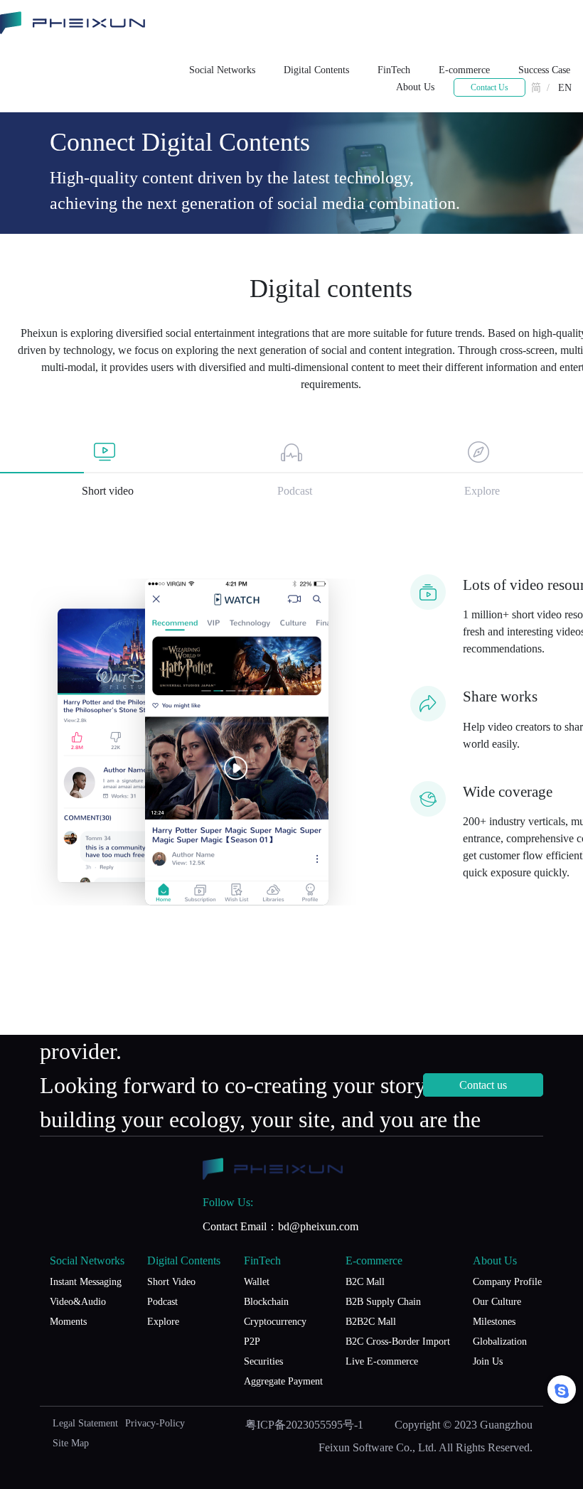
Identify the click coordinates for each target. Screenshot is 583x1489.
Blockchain (266, 1301)
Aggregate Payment (283, 1381)
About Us (415, 87)
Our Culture (497, 1301)
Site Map (71, 1443)
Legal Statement (85, 1423)
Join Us (488, 1361)
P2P (252, 1341)
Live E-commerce (382, 1361)
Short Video (171, 1281)
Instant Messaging (86, 1281)
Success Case (544, 70)
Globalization (500, 1341)
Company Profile (507, 1281)
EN (565, 87)
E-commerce (464, 70)
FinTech (394, 70)
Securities (263, 1361)
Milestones (494, 1321)
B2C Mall (365, 1281)
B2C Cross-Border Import (398, 1341)
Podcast (162, 1301)
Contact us (483, 1085)
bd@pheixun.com (318, 1226)
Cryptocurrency (275, 1321)
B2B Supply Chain (383, 1301)
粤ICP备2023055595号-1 (304, 1425)
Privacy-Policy (155, 1423)
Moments (68, 1321)
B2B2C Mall (371, 1321)
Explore (163, 1321)
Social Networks (222, 70)
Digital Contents (316, 70)
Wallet (256, 1281)
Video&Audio (78, 1301)
